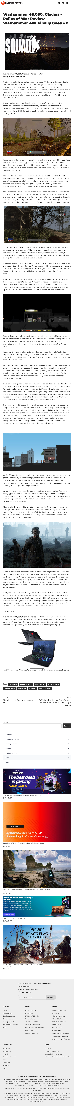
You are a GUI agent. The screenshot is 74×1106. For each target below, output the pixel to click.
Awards (5, 1054)
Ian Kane (12, 26)
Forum (54, 1042)
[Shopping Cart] (63, 3)
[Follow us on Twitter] (27, 992)
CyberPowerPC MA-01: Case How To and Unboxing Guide (23, 843)
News (6, 26)
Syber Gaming (8, 1019)
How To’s (37, 748)
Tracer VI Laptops (31, 1022)
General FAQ (56, 1030)
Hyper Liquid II (30, 1010)
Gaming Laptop (10, 688)
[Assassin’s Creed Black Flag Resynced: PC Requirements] (37, 944)
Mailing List (7, 1051)
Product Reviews (37, 753)
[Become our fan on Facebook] (19, 992)
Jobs (4, 1060)
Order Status (56, 1025)
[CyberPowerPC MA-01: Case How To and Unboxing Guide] (37, 822)
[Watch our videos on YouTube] (23, 992)
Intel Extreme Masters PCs (34, 1027)
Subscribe (51, 997)
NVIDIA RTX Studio (32, 1016)
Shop (7, 762)
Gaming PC (22, 688)
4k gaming (13, 684)
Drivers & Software (58, 1019)
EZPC (5, 1027)
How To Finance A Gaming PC (14, 918)
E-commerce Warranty (60, 1036)
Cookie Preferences (52, 1051)
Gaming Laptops (9, 1016)
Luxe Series (29, 1013)
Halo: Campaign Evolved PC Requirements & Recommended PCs (26, 889)
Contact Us (55, 1013)
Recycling (6, 1063)
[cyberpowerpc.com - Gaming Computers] (12, 3)
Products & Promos (37, 739)
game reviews (53, 684)
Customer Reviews (9, 1057)
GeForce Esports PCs (32, 1025)
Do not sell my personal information (58, 1057)
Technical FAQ (57, 1027)
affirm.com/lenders (47, 1097)
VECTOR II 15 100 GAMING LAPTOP (37, 668)
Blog (4, 1068)
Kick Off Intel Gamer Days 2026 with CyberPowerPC (22, 795)
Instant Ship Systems (10, 1025)
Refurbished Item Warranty (61, 1039)
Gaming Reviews (37, 744)
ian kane (32, 688)
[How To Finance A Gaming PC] (37, 906)
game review (40, 684)
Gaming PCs (7, 1013)
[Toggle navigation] (71, 3)
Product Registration (59, 1022)
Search (5, 722)
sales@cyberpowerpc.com (30, 989)
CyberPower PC (26, 684)
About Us (6, 1048)
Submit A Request (58, 1016)
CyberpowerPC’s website (18, 670)
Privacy (48, 1048)
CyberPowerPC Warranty (61, 1033)
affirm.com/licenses (36, 1101)
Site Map (6, 1065)
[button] (59, 3)
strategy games (45, 688)
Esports (5, 1010)
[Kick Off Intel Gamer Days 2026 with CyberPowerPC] (37, 781)
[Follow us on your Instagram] (30, 992)
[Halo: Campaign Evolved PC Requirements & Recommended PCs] (37, 869)
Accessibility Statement (53, 1054)
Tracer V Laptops (31, 1019)
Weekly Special (8, 1022)
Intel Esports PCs (31, 1030)
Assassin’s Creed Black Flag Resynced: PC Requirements (23, 964)
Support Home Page (59, 1010)
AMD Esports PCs (31, 1033)
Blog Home (9, 734)
